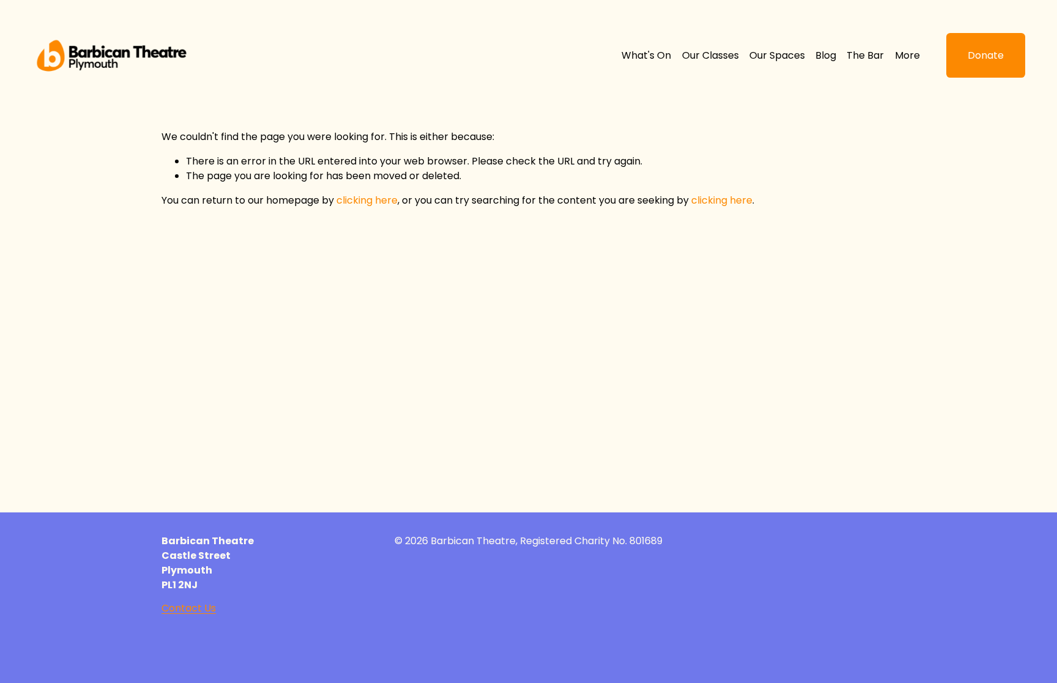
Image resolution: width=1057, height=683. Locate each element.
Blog (825, 55)
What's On (646, 55)
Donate (986, 55)
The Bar (865, 55)
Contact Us (188, 608)
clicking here (367, 200)
